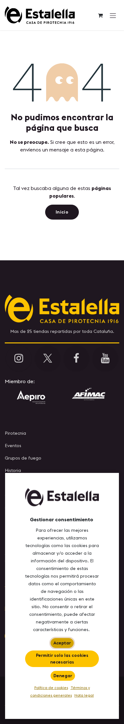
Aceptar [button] (62, 643)
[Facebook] (76, 358)
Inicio (62, 212)
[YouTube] (105, 358)
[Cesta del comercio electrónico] (100, 15)
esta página (89, 149)
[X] (47, 358)
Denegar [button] (62, 675)
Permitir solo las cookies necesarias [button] (62, 658)
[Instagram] (18, 358)
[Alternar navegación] (113, 15)
